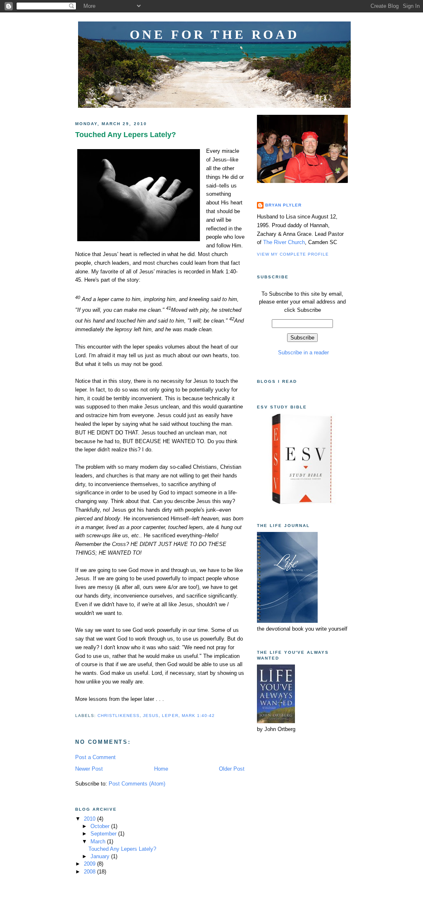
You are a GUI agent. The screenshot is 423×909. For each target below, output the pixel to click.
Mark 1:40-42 (198, 715)
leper (170, 715)
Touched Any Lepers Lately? (125, 135)
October (100, 826)
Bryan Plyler (283, 205)
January (100, 856)
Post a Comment (95, 757)
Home (161, 769)
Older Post (232, 769)
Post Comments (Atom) (137, 784)
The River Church (284, 242)
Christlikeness (118, 715)
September (104, 834)
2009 (90, 864)
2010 (90, 819)
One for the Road (214, 35)
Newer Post (89, 769)
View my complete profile (293, 254)
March (98, 841)
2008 (90, 872)
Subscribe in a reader (302, 352)
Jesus (151, 715)
